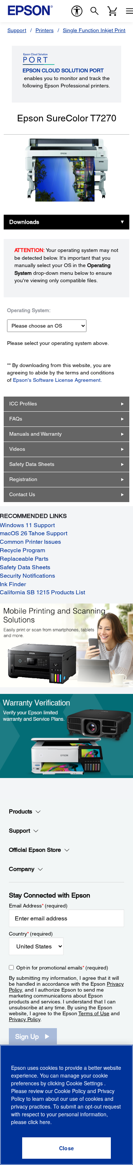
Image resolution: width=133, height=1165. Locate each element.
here (45, 1122)
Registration (23, 479)
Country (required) (31, 934)
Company (21, 868)
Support (16, 30)
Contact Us (22, 494)
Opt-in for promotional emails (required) (62, 968)
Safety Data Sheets (31, 464)
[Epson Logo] (30, 10)
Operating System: (29, 310)
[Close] (66, 1148)
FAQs (15, 419)
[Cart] (112, 11)
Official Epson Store (35, 849)
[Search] (94, 11)
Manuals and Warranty (35, 434)
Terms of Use (93, 1013)
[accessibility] (77, 11)
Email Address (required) (38, 906)
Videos (17, 449)
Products (20, 811)
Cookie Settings (85, 1083)
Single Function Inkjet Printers (98, 30)
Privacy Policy (24, 1019)
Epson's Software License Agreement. (57, 380)
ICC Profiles (23, 404)
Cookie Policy (70, 1091)
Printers (44, 30)
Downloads (24, 221)
